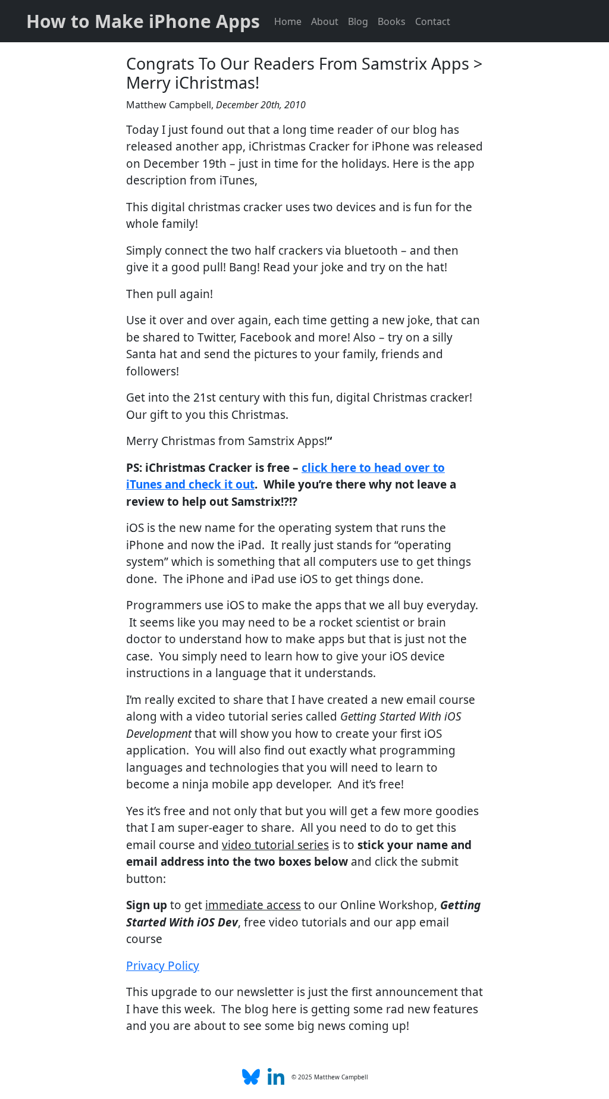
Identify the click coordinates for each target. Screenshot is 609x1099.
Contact (432, 21)
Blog (358, 21)
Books (392, 21)
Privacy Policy (162, 965)
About (324, 21)
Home (288, 21)
